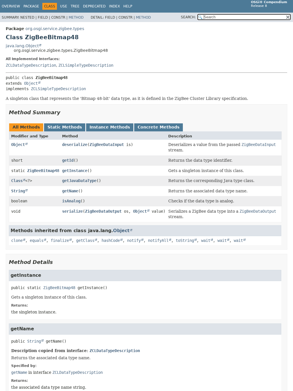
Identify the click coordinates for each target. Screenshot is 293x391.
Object (31, 83)
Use (63, 6)
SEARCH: (188, 17)
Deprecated (94, 6)
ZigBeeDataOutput (103, 211)
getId (68, 160)
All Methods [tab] (26, 127)
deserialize (74, 144)
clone (17, 240)
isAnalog (71, 201)
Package (31, 6)
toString (185, 240)
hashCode (111, 240)
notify (134, 240)
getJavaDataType (79, 180)
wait (205, 240)
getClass (85, 240)
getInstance (74, 170)
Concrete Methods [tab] (158, 127)
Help (127, 6)
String (18, 191)
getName (70, 191)
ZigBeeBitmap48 (43, 170)
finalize (60, 240)
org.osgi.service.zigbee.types (54, 28)
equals (36, 240)
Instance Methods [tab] (110, 127)
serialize (72, 211)
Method (76, 17)
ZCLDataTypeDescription (31, 65)
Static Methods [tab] (64, 127)
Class (17, 180)
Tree (75, 6)
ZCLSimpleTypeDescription (85, 65)
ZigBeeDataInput (107, 144)
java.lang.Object (22, 46)
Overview (11, 6)
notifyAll (158, 240)
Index (114, 6)
